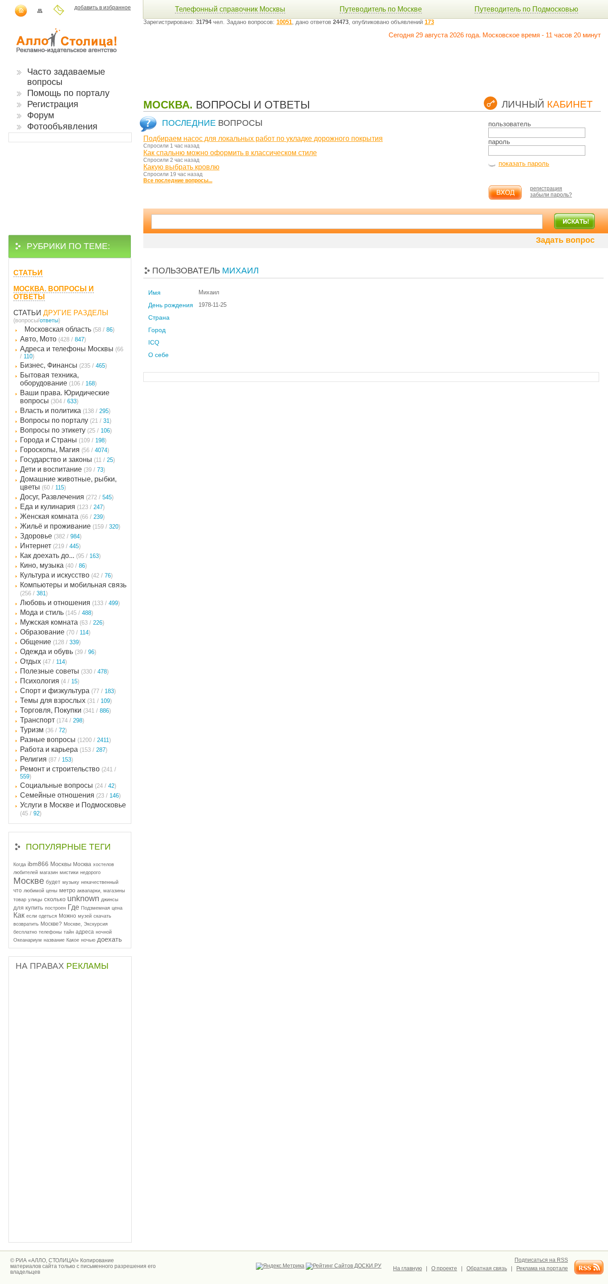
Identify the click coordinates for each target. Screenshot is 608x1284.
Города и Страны (63, 440)
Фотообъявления (62, 126)
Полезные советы (64, 671)
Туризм (43, 730)
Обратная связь (486, 1268)
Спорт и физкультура (68, 690)
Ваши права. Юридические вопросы (64, 397)
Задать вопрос (565, 240)
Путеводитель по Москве (381, 9)
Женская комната (62, 516)
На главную (407, 1268)
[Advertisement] (305, 59)
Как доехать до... (60, 555)
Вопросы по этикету (66, 430)
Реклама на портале (542, 1268)
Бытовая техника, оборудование (58, 379)
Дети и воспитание (62, 469)
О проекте (444, 1268)
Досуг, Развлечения (66, 497)
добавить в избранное (102, 7)
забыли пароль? (551, 195)
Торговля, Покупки (65, 710)
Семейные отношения (70, 795)
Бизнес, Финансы (63, 365)
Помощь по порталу (68, 93)
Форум (40, 115)
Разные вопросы (65, 739)
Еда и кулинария (62, 506)
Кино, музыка (53, 565)
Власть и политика (65, 410)
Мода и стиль (56, 612)
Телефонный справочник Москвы (230, 9)
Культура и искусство (66, 575)
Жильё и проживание (70, 526)
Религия (46, 759)
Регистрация (52, 104)
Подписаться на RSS (541, 1260)
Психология (49, 681)
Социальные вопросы (68, 785)
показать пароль (524, 163)
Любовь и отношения (70, 602)
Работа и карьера (63, 749)
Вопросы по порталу (65, 420)
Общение (50, 642)
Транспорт (52, 720)
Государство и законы (67, 459)
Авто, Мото (53, 339)
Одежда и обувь (58, 651)
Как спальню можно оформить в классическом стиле (230, 152)
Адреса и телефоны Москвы (71, 352)
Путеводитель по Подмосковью (526, 9)
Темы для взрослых (66, 700)
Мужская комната (62, 622)
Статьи (27, 313)
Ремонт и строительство (68, 772)
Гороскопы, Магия (64, 449)
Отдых (43, 661)
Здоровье (50, 536)
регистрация (546, 188)
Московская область (69, 329)
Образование (55, 632)
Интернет (50, 546)
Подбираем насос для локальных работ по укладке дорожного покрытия (263, 138)
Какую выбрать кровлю (181, 167)
